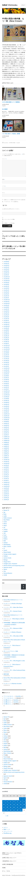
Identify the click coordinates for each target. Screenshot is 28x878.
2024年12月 (7, 299)
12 (10, 804)
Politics (5, 539)
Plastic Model (7, 552)
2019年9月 (6, 419)
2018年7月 (6, 446)
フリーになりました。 (9, 696)
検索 (3, 583)
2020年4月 (6, 406)
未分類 (5, 575)
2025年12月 (7, 276)
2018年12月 (6, 436)
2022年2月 (6, 364)
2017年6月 (6, 471)
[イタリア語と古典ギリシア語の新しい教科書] (13, 125)
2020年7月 (6, 400)
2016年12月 (6, 482)
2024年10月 (7, 303)
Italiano (6, 556)
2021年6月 (6, 379)
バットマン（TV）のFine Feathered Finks (14, 670)
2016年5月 (6, 495)
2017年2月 (6, 478)
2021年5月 (6, 381)
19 (10, 807)
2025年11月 (6, 278)
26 (10, 810)
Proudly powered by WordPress (18, 875)
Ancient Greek (7, 558)
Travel (5, 550)
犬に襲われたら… (8, 700)
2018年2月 (6, 455)
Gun (5, 571)
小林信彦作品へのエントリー (9, 861)
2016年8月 (6, 490)
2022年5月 (6, 358)
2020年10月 (7, 395)
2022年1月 (6, 366)
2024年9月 (6, 305)
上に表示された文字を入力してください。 (11, 208)
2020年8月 (6, 398)
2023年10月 (7, 326)
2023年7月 (6, 332)
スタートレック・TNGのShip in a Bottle (14, 618)
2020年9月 (6, 396)
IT (4, 548)
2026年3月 (6, 271)
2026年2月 (6, 273)
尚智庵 (3, 867)
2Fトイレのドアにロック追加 (11, 651)
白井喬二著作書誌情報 (7, 864)
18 (7, 807)
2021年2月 (6, 387)
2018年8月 (6, 444)
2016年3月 (6, 499)
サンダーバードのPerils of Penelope (13, 603)
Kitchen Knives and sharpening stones (14, 565)
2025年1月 (6, 297)
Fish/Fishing (7, 544)
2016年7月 (6, 492)
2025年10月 (7, 280)
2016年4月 (6, 497)
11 (7, 804)
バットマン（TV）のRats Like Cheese (13, 607)
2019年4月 (6, 429)
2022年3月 (6, 362)
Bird (5, 540)
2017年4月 (6, 474)
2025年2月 (6, 295)
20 (14, 807)
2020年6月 (6, 402)
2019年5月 (6, 427)
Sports (5, 569)
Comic (5, 521)
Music (5, 525)
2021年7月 (6, 377)
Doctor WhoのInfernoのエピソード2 (13, 599)
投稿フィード (7, 829)
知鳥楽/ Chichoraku (9, 5)
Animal (5, 542)
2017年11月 (6, 461)
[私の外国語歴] (13, 112)
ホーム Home (6, 871)
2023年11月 (6, 324)
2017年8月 (6, 467)
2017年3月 (6, 476)
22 (20, 807)
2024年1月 (6, 320)
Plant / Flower (7, 546)
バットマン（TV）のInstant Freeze (13, 611)
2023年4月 (6, 337)
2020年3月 (6, 408)
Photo (5, 523)
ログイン (6, 827)
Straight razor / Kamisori (10, 563)
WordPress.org (7, 833)
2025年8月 (6, 284)
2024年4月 (6, 315)
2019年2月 (6, 433)
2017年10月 (6, 463)
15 (20, 804)
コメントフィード (8, 831)
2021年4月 (6, 383)
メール (4, 186)
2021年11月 (6, 370)
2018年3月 (6, 454)
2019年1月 (6, 434)
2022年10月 (7, 349)
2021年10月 (6, 372)
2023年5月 (6, 335)
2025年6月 (6, 288)
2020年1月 (6, 412)
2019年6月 (6, 425)
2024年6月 (6, 311)
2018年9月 (6, 442)
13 (14, 804)
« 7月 (7, 815)
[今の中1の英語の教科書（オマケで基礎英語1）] (13, 94)
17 (3, 807)
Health (5, 537)
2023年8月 (6, 330)
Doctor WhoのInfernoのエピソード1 (13, 615)
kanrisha (6, 142)
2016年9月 (6, 488)
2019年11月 (6, 415)
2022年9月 (6, 351)
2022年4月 (6, 360)
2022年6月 (6, 356)
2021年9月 (6, 374)
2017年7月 (6, 469)
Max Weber (7, 520)
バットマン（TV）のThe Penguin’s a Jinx (14, 660)
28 (17, 810)
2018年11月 (6, 438)
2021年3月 (6, 385)
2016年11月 (6, 484)
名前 (3, 179)
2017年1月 (6, 480)
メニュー (23, 5)
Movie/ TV (6, 510)
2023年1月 (6, 343)
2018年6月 (6, 448)
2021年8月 (6, 375)
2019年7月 (6, 423)
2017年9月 (6, 465)
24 (4, 810)
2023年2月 (6, 341)
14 (17, 804)
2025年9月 (6, 282)
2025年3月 (6, 294)
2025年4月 (6, 292)
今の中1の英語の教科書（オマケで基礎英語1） (11, 102)
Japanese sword (8, 567)
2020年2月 (6, 410)
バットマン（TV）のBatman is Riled (13, 628)
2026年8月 (6, 261)
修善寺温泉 (6, 674)
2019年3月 (6, 431)
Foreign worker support (10, 554)
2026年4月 (6, 269)
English (18, 142)
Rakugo (6, 560)
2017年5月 (6, 473)
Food (5, 535)
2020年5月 (6, 404)
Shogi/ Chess (7, 561)
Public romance (8, 518)
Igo (4, 512)
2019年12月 (6, 414)
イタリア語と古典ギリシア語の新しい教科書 (11, 133)
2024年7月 (6, 309)
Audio (5, 516)
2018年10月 (6, 440)
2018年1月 (6, 457)
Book (5, 514)
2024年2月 (6, 318)
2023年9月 (6, 328)
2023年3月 (6, 339)
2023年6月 (6, 334)
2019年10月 (6, 417)
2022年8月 (6, 353)
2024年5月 (6, 313)
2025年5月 (6, 290)
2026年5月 (6, 267)
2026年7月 (6, 263)
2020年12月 (7, 391)
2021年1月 (6, 389)
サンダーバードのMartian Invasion (13, 683)
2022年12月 (7, 345)
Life (5, 533)
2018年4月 (6, 452)
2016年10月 (6, 486)
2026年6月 (6, 265)
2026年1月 (6, 275)
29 (20, 810)
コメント (4, 158)
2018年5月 (6, 450)
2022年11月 (6, 347)
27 (14, 810)
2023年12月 (7, 322)
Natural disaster (8, 573)
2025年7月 (6, 286)
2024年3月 (6, 316)
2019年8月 (6, 421)
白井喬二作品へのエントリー (9, 857)
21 (17, 807)
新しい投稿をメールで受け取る (8, 223)
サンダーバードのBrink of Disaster (12, 632)
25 (7, 810)
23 (24, 807)
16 (24, 804)
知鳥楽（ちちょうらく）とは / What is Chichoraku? (11, 853)
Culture (5, 529)
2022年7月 (6, 355)
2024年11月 (6, 301)
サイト (3, 192)
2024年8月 (6, 307)
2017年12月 (6, 459)
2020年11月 (6, 393)
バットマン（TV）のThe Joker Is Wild (13, 636)
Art (4, 527)
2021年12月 (6, 368)
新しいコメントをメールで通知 (8, 219)
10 (3, 804)
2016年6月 (6, 494)
